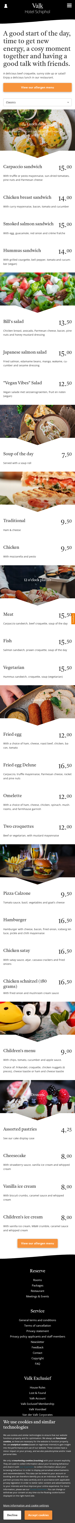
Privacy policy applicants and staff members (37, 1336)
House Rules (37, 1387)
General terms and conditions (37, 1320)
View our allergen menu (37, 87)
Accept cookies (38, 1515)
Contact (37, 1353)
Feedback (38, 1347)
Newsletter (37, 1342)
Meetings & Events (37, 1296)
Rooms (37, 1280)
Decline (12, 1515)
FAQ (37, 1363)
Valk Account (37, 1398)
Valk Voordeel (37, 1409)
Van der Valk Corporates (37, 1414)
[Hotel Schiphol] (37, 8)
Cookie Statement (38, 1489)
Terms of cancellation (37, 1325)
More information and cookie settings (26, 1505)
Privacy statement (37, 1331)
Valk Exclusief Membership (37, 1404)
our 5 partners (27, 1466)
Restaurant (37, 1291)
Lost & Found (37, 1393)
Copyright (37, 1358)
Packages (37, 1285)
